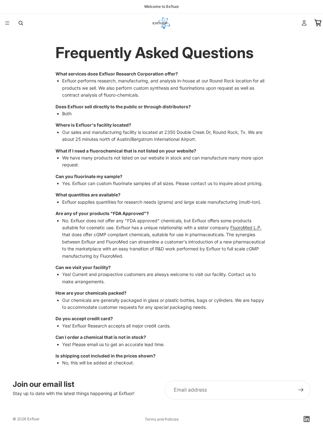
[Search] (21, 23)
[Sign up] (301, 390)
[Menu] (7, 23)
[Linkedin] (306, 419)
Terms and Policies (162, 419)
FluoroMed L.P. (245, 227)
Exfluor (33, 419)
